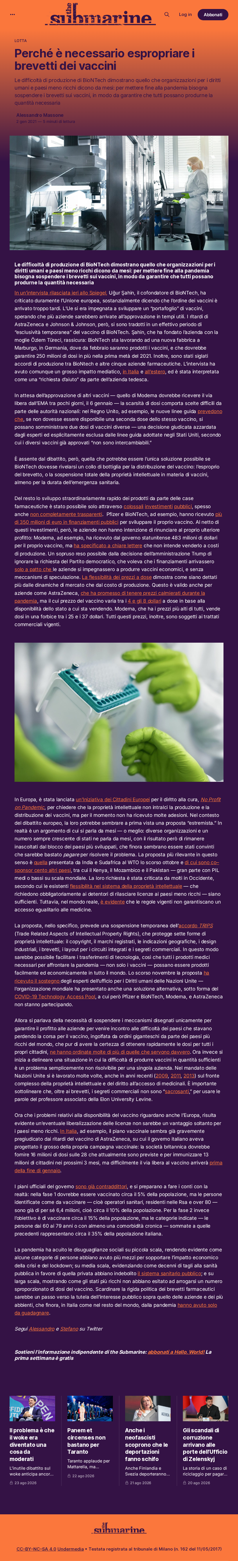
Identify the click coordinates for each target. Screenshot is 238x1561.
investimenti (159, 506)
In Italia (68, 1131)
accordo (195, 925)
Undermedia (70, 1549)
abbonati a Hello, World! (176, 1352)
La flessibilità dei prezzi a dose (117, 577)
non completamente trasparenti (66, 514)
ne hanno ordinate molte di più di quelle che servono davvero (120, 1052)
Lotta (21, 40)
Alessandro (41, 1329)
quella (41, 862)
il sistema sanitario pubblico (169, 1273)
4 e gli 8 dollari (144, 601)
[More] (12, 14)
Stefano (69, 1329)
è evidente (112, 902)
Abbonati (213, 14)
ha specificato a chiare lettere (108, 545)
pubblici (183, 506)
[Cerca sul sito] (167, 14)
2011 (176, 1076)
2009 (162, 1076)
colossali (133, 506)
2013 (188, 1076)
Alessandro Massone (40, 115)
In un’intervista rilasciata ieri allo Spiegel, (61, 293)
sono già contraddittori (101, 1186)
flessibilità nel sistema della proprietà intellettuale (126, 886)
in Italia (131, 372)
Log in (185, 14)
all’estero (155, 372)
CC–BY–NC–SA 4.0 (36, 1549)
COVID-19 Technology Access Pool (55, 997)
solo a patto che (34, 569)
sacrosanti (177, 1091)
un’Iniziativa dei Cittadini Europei (113, 799)
